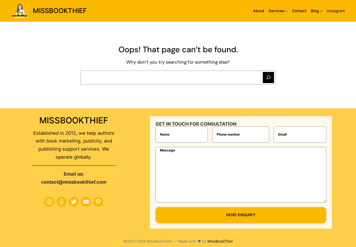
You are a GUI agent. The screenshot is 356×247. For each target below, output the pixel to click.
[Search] (268, 77)
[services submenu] (286, 11)
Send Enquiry (241, 215)
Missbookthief (60, 11)
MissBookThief (220, 241)
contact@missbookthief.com (73, 182)
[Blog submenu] (321, 11)
